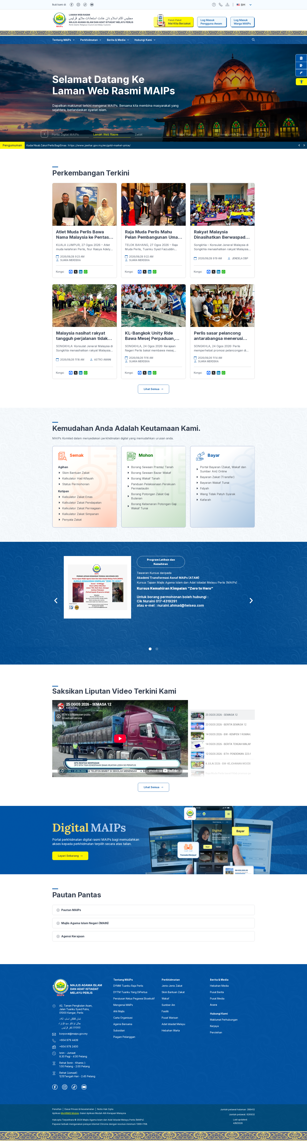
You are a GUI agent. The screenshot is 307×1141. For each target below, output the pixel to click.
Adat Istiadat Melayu (173, 1024)
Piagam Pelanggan (124, 1036)
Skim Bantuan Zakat (173, 992)
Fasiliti (165, 1011)
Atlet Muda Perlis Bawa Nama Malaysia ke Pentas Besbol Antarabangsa (82, 237)
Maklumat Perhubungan (224, 1019)
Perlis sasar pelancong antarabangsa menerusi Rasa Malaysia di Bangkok (220, 338)
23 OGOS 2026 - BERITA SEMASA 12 (226, 724)
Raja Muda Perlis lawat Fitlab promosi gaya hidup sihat (228, 773)
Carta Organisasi (123, 1017)
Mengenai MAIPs (123, 1004)
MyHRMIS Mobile (70, 1113)
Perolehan (216, 1032)
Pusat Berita (217, 992)
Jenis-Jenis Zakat (172, 985)
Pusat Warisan (170, 1017)
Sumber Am (168, 1004)
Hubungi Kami (143, 39)
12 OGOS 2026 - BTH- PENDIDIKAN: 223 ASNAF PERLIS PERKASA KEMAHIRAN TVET (228, 753)
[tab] (221, 715)
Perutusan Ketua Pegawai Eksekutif (134, 998)
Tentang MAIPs (61, 39)
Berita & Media (116, 39)
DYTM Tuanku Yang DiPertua (130, 992)
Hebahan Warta (171, 1030)
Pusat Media (217, 998)
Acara (213, 1004)
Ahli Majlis (119, 1011)
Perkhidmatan (89, 39)
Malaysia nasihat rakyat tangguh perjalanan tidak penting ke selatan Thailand (84, 338)
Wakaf (165, 998)
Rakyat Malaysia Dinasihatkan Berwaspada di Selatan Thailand (221, 237)
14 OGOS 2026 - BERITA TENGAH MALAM (228, 744)
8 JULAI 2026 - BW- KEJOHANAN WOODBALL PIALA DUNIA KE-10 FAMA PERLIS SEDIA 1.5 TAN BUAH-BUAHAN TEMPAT (228, 763)
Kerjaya (214, 1026)
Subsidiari (119, 1030)
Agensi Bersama (122, 1024)
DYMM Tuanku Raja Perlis (128, 985)
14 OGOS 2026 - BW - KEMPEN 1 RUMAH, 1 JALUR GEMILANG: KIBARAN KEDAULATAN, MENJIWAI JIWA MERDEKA (228, 734)
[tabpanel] (120, 738)
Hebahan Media (219, 985)
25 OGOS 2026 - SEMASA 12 (222, 714)
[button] (301, 81)
